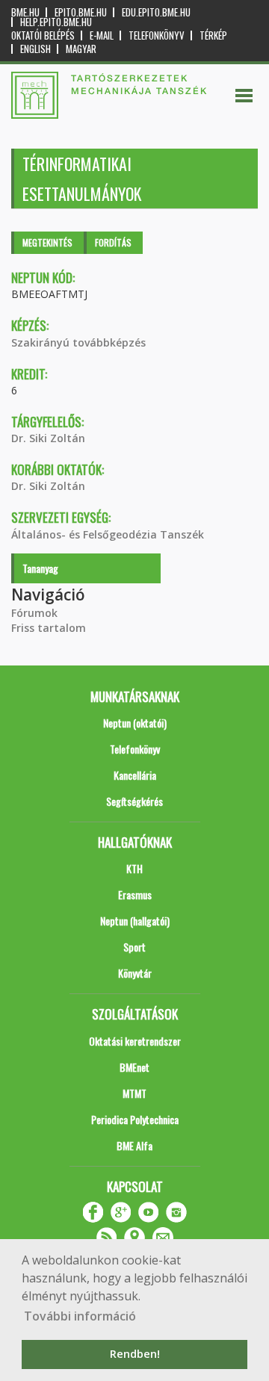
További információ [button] (80, 1316)
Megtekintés (47, 242)
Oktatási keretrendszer (135, 1041)
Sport (134, 947)
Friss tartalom (48, 628)
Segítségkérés (134, 801)
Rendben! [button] (135, 1354)
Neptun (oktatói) (135, 722)
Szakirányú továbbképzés (78, 342)
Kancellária (135, 775)
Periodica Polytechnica (135, 1119)
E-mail (102, 35)
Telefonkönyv (157, 35)
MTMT (134, 1093)
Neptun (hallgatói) (135, 920)
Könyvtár (135, 973)
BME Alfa (134, 1145)
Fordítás (113, 242)
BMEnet (134, 1067)
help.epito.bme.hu (56, 22)
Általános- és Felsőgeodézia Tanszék (107, 534)
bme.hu (25, 12)
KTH (134, 868)
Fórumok (34, 613)
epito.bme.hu (81, 12)
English (35, 49)
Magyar (81, 49)
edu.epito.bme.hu (156, 12)
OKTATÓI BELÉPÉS (43, 35)
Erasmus (135, 894)
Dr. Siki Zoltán (48, 438)
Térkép (213, 35)
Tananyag (40, 568)
